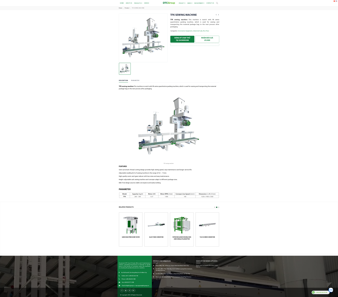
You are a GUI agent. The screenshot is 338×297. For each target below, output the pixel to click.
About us (129, 3)
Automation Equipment (185, 31)
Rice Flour (206, 31)
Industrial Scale (197, 31)
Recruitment (198, 3)
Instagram (129, 290)
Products (137, 3)
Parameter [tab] (135, 80)
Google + (133, 290)
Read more (130, 242)
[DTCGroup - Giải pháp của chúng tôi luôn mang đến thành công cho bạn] (169, 3)
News (189, 3)
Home (122, 3)
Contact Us (210, 3)
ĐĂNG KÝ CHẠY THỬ (182, 39)
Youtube (125, 290)
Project (181, 3)
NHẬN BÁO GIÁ (207, 39)
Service (146, 3)
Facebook (122, 290)
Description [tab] (123, 80)
